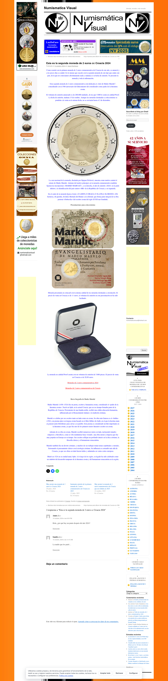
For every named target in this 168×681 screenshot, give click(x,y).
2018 (131, 432)
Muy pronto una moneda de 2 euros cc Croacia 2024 (55, 485)
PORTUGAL (133, 548)
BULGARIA (132, 499)
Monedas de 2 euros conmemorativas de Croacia (82, 388)
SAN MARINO (133, 551)
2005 (131, 467)
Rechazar (119, 673)
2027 (131, 408)
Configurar (133, 673)
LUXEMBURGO (134, 540)
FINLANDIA (133, 518)
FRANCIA (132, 521)
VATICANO (132, 553)
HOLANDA (132, 526)
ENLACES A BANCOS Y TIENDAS (137, 585)
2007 (131, 462)
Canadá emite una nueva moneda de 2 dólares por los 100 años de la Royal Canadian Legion (138, 645)
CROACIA (132, 505)
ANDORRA (132, 491)
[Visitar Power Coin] (137, 216)
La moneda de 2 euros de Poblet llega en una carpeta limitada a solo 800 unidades (138, 639)
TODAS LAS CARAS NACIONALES (135, 569)
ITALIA (131, 532)
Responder (56, 529)
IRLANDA (132, 529)
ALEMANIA (133, 488)
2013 (131, 445)
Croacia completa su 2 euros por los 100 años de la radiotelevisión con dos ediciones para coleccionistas (138, 628)
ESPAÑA (131, 513)
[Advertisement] (27, 311)
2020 (131, 427)
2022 (131, 421)
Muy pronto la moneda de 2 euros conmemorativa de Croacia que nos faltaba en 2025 (105, 486)
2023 (131, 418)
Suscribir (130, 126)
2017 (131, 435)
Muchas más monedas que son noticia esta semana (63, 56)
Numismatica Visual (60, 7)
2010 (131, 454)
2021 (131, 424)
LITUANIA (132, 537)
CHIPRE (131, 502)
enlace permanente (83, 501)
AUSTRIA (132, 494)
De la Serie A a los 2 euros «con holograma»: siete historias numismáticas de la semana (138, 657)
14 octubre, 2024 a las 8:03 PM (62, 518)
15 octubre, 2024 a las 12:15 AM (63, 540)
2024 (131, 416)
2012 (131, 448)
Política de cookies (66, 676)
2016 (131, 437)
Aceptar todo (105, 673)
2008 (131, 459)
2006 (131, 464)
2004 (131, 470)
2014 (131, 443)
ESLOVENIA (133, 510)
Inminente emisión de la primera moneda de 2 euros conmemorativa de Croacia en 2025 (80, 487)
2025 (131, 413)
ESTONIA (132, 516)
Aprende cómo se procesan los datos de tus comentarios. (98, 621)
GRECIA (132, 524)
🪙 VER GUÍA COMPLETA (137, 390)
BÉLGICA (132, 497)
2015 (131, 440)
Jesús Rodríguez (73, 66)
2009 (131, 456)
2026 (131, 410)
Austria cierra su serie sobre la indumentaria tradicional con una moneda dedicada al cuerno (138, 651)
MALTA (131, 543)
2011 (131, 451)
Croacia (67, 501)
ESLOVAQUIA (133, 507)
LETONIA (132, 534)
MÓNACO (132, 545)
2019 (131, 429)
